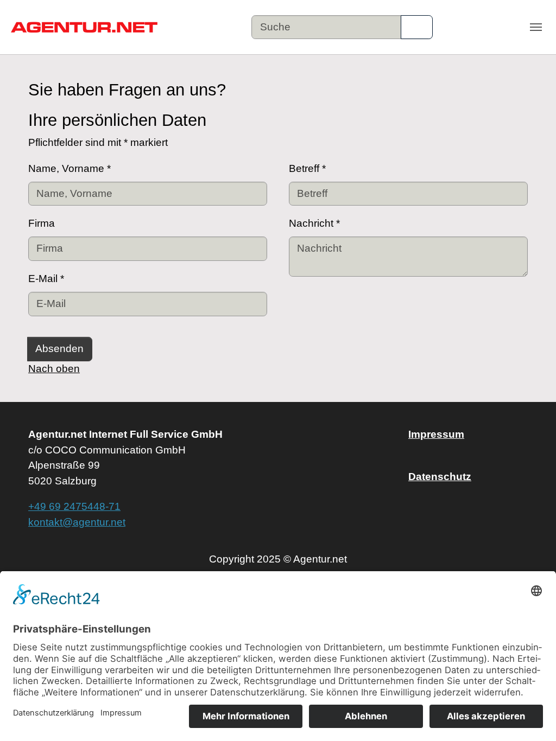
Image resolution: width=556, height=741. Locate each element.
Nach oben (54, 368)
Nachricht (314, 223)
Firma (41, 223)
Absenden (59, 348)
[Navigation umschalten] (536, 27)
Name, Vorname (69, 168)
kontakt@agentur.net (76, 522)
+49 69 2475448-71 (74, 506)
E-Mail (46, 278)
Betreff (307, 168)
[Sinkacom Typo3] (84, 27)
